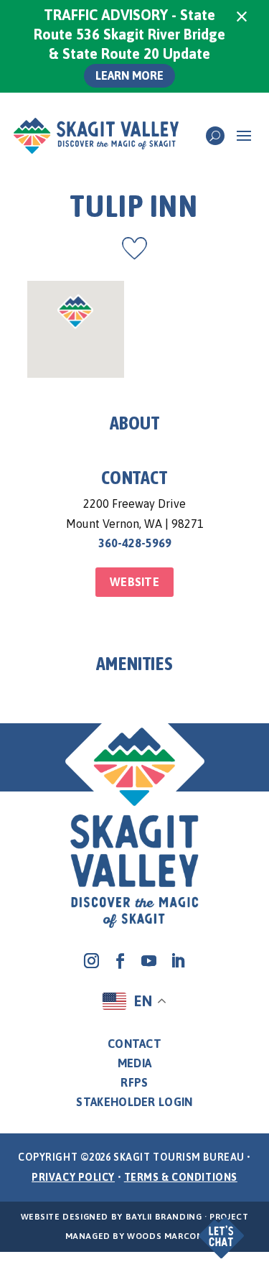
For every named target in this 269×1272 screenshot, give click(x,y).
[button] (217, 1227)
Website (134, 581)
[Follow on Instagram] (91, 961)
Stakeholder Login (134, 1101)
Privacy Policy (73, 1177)
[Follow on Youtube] (149, 961)
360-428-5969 (134, 543)
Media (135, 1063)
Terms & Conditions (180, 1177)
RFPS (134, 1082)
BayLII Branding (164, 1217)
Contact (134, 1043)
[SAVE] (134, 248)
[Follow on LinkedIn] (177, 961)
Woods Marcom (165, 1236)
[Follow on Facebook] (120, 961)
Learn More (129, 75)
